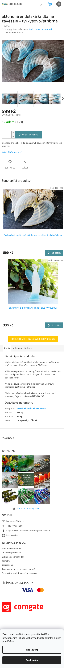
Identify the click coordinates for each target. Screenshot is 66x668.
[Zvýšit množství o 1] (13, 133)
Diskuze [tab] (28, 348)
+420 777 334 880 (14, 526)
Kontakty (6, 561)
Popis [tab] (7, 348)
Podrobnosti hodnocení (40, 29)
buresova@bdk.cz (15, 521)
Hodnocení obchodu (11, 548)
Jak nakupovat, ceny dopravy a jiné (18, 569)
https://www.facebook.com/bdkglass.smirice (28, 530)
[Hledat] (42, 4)
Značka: (13, 32)
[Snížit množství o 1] (13, 136)
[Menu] (59, 4)
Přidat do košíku (30, 134)
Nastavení (32, 650)
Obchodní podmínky (11, 552)
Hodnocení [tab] (17, 348)
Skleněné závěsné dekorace (31, 408)
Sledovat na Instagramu (28, 508)
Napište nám (7, 565)
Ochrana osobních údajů (13, 557)
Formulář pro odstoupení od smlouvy (19, 573)
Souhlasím (32, 660)
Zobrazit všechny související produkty (33, 338)
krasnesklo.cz (13, 535)
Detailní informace (10, 152)
